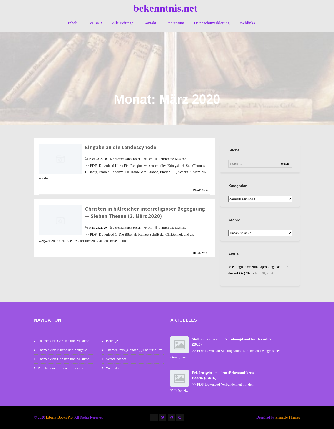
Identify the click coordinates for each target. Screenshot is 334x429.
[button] (324, 6)
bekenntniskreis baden (127, 159)
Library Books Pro (59, 417)
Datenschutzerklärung (212, 23)
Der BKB (94, 23)
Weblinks (247, 23)
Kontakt (149, 23)
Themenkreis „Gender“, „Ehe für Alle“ (134, 350)
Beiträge (112, 341)
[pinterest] (180, 417)
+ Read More (200, 190)
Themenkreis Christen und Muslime (63, 341)
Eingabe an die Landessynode (120, 147)
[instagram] (171, 417)
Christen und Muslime (172, 159)
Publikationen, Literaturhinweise (61, 368)
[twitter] (162, 417)
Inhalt (72, 23)
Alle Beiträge (122, 23)
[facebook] (154, 417)
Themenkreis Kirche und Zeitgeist (62, 350)
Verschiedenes (116, 359)
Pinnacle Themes (287, 417)
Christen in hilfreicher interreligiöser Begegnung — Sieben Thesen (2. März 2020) (145, 212)
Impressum (175, 23)
